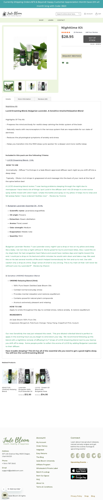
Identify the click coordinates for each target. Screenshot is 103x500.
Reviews (42, 99)
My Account (41, 442)
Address (5, 451)
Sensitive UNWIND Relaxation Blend (24, 276)
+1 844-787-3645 (9, 463)
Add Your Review (92, 32)
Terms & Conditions (44, 487)
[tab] (8, 99)
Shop (86, 496)
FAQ (38, 479)
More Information (24, 99)
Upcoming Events (78, 462)
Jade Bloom (13, 496)
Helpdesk (40, 450)
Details (8, 99)
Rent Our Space (42, 476)
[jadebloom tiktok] (73, 456)
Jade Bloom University (45, 461)
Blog (93, 496)
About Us (40, 483)
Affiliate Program (43, 465)
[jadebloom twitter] (94, 456)
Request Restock (71, 56)
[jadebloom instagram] (89, 456)
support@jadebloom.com (12, 471)
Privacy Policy (76, 496)
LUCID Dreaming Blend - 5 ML (20, 160)
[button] (9, 86)
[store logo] (12, 14)
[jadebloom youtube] (83, 456)
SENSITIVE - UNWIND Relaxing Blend (9, 389)
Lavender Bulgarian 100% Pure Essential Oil (25, 389)
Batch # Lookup (42, 472)
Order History (41, 446)
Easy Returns (41, 453)
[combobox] (68, 14)
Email (4, 468)
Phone (4, 461)
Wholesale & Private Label (47, 468)
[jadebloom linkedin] (100, 456)
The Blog (40, 457)
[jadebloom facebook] (78, 456)
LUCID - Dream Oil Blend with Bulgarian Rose (42, 389)
